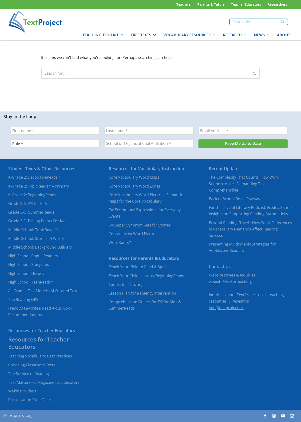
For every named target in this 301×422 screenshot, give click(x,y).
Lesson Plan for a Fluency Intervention (142, 293)
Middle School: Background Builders (40, 247)
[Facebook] (265, 416)
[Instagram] (274, 416)
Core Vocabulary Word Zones (135, 186)
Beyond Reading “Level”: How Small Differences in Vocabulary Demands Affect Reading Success (250, 229)
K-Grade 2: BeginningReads (32, 194)
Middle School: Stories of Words (36, 238)
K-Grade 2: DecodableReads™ (34, 177)
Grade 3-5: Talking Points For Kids (37, 221)
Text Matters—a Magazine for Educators (43, 382)
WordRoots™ (120, 242)
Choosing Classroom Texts (31, 365)
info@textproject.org (227, 307)
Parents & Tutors (211, 4)
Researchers (277, 4)
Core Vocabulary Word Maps (134, 177)
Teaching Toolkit (101, 35)
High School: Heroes (26, 273)
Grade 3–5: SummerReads (31, 212)
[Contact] (292, 416)
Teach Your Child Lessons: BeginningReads (146, 275)
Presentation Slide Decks (30, 400)
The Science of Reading (28, 373)
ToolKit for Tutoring (126, 284)
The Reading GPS (23, 299)
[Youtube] (283, 416)
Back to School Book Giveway (234, 198)
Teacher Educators (246, 4)
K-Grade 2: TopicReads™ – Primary (38, 186)
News (259, 35)
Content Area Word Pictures (133, 233)
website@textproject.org (230, 281)
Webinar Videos (22, 391)
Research (232, 35)
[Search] (282, 22)
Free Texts (141, 35)
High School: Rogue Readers (33, 256)
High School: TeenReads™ (31, 282)
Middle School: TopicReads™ (33, 229)
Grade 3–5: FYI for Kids (28, 203)
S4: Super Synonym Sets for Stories (140, 225)
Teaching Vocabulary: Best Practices (40, 356)
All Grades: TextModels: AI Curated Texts (43, 290)
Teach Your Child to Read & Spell (137, 267)
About (283, 35)
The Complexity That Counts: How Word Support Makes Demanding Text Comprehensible (244, 184)
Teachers (183, 4)
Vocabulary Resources (187, 35)
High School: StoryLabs (28, 264)
